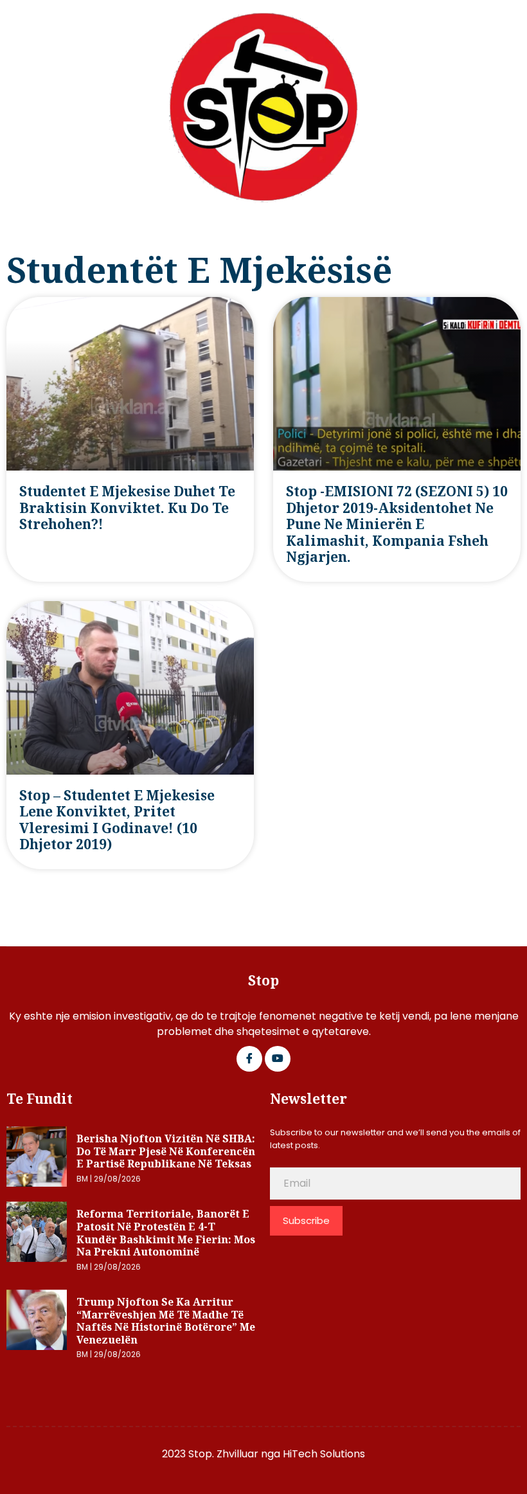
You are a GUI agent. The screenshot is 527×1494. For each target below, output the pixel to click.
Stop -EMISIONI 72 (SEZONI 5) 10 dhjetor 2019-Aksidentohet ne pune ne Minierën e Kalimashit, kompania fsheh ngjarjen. (397, 524)
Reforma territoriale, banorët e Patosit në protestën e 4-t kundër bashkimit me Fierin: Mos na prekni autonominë (165, 1233)
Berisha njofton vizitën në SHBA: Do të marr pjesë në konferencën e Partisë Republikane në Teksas (165, 1151)
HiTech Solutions (324, 1453)
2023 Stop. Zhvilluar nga (222, 1453)
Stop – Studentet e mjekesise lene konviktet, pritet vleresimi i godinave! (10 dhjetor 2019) (117, 820)
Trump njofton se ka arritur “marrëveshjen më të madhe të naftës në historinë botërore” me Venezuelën (165, 1321)
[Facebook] (249, 1059)
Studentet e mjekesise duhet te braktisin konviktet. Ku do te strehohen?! (127, 507)
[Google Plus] (277, 1059)
